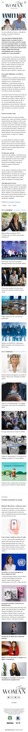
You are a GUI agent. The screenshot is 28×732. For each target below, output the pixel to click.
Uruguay (14, 205)
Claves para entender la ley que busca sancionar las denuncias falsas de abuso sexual (13, 290)
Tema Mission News (9, 729)
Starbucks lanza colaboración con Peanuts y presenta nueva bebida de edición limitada (14, 484)
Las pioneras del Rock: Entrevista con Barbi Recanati (13, 604)
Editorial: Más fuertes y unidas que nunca (14, 506)
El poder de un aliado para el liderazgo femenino (13, 637)
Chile (9, 205)
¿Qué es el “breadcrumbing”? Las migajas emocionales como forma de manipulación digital (14, 405)
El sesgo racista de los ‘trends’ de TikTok (13, 431)
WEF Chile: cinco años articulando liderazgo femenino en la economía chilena (14, 262)
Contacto (14, 702)
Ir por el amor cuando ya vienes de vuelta (14, 537)
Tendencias (17, 202)
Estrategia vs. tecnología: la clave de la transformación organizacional (13, 678)
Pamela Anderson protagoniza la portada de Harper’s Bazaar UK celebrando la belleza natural (14, 376)
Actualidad (11, 202)
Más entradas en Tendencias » (19, 351)
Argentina (4, 205)
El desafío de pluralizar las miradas (12, 500)
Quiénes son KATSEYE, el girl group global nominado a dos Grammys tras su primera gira (13, 345)
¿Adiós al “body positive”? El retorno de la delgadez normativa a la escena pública (14, 457)
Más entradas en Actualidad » (20, 210)
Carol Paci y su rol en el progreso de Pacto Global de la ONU (12, 573)
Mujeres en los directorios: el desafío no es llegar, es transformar (14, 658)
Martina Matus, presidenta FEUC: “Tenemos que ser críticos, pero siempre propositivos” (13, 235)
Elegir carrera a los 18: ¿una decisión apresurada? (12, 317)
